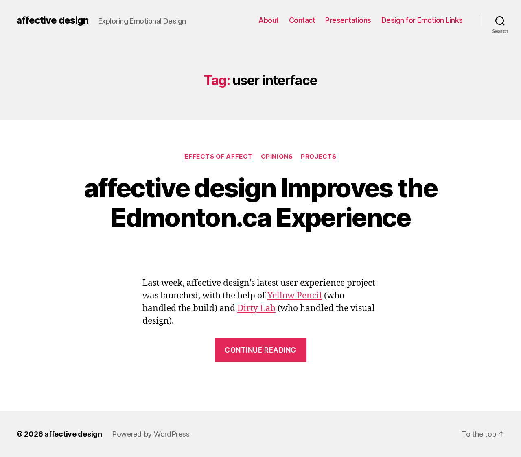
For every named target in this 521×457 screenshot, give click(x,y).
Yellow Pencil (294, 295)
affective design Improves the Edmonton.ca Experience (260, 202)
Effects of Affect (218, 156)
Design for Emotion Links (422, 20)
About (268, 20)
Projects (318, 156)
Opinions (277, 156)
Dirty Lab (256, 308)
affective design (52, 20)
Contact (302, 20)
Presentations (348, 20)
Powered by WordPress (151, 434)
